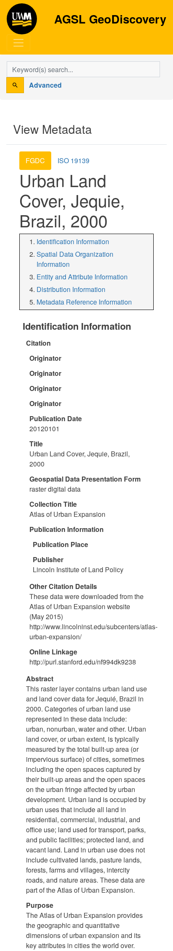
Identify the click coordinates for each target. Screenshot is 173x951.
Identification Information (73, 241)
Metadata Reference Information (84, 302)
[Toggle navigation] (18, 42)
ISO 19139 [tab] (73, 160)
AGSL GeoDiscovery (22, 22)
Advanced (45, 85)
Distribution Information (71, 289)
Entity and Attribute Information (82, 276)
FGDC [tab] (35, 160)
